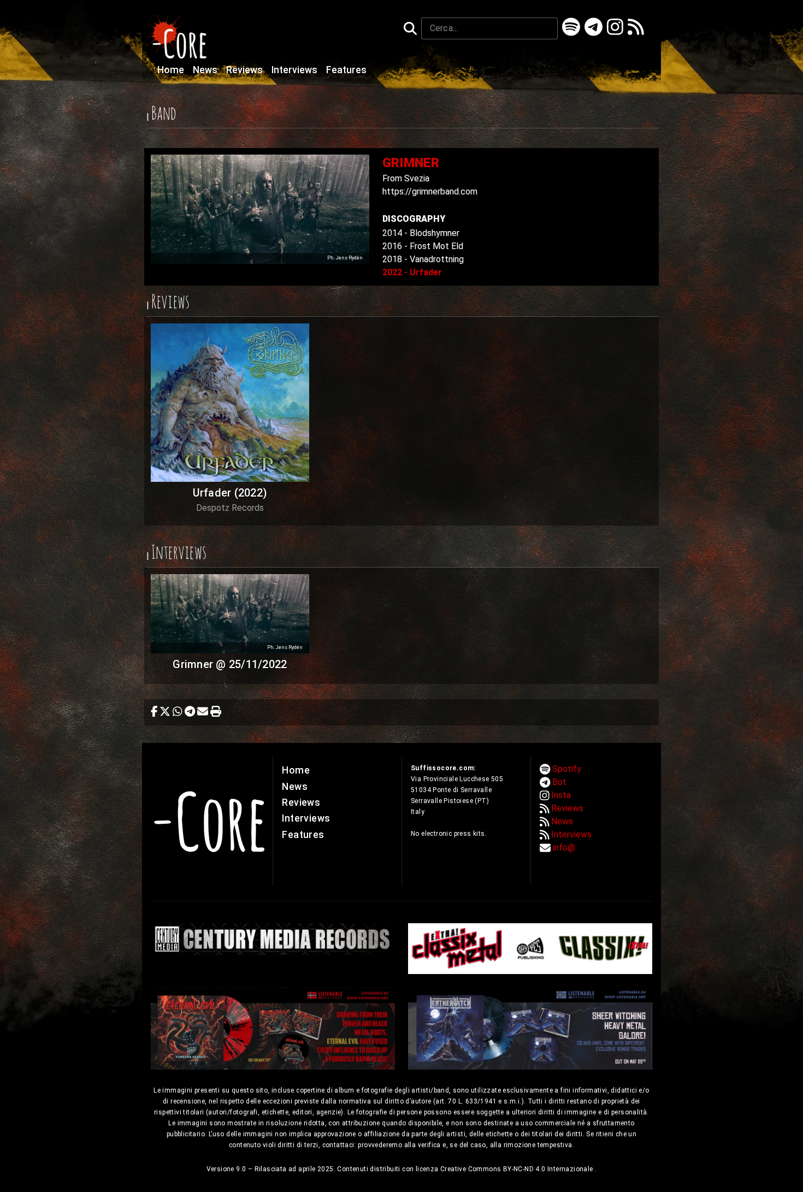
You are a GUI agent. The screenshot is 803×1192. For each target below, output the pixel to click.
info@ (564, 847)
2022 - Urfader (412, 272)
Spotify (566, 769)
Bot (559, 782)
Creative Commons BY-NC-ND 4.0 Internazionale (517, 1169)
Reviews (245, 69)
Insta (561, 795)
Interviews (295, 69)
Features (346, 69)
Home (171, 69)
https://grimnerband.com (429, 191)
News (206, 69)
